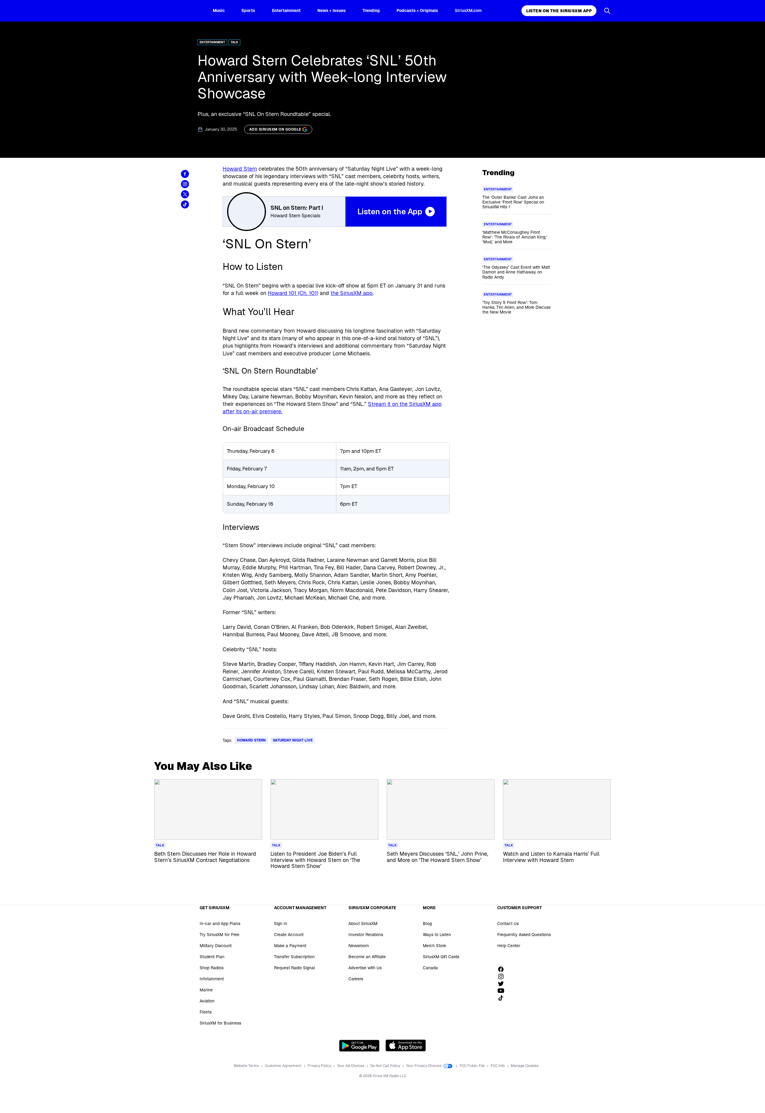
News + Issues (331, 10)
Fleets (206, 1012)
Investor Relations (365, 934)
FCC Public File (473, 1065)
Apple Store (405, 1045)
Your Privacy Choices (424, 1065)
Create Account (289, 934)
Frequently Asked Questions (524, 934)
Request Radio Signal (294, 967)
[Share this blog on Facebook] (185, 174)
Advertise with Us (365, 967)
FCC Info (498, 1065)
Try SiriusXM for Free (219, 934)
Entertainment (286, 10)
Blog (427, 923)
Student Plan (212, 956)
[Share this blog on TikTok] (185, 204)
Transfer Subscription (294, 956)
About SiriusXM (362, 923)
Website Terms (247, 1065)
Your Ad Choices (351, 1065)
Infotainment (212, 978)
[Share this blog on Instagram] (185, 184)
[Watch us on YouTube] (503, 990)
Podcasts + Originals (417, 10)
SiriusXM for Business (220, 1023)
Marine (206, 990)
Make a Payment (290, 945)
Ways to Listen (437, 934)
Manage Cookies (524, 1065)
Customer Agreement (283, 1065)
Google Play (359, 1045)
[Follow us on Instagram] (503, 976)
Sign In (280, 923)
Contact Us (508, 923)
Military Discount (216, 945)
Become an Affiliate (367, 956)
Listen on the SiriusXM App (559, 10)
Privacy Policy (319, 1065)
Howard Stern (240, 168)
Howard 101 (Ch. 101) (293, 293)
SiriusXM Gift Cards (441, 956)
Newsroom (358, 945)
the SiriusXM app (352, 293)
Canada (430, 967)
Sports (248, 10)
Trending (371, 10)
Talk (234, 42)
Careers (355, 978)
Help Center (508, 945)
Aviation (207, 1001)
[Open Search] (607, 10)
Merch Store (434, 945)
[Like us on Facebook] (503, 969)
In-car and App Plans (220, 923)
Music (219, 10)
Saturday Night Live (293, 740)
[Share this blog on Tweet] (185, 194)
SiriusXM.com (468, 10)
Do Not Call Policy (385, 1065)
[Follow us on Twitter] (503, 983)
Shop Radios (212, 967)
